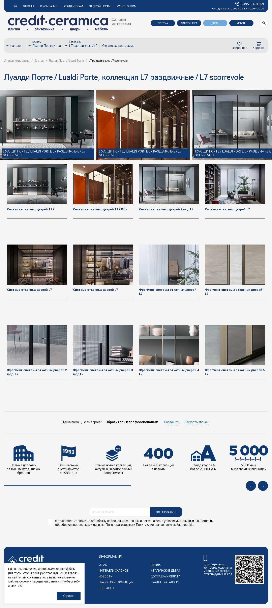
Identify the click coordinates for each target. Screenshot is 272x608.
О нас (103, 564)
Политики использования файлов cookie (164, 525)
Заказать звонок (196, 422)
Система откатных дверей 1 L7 (30, 209)
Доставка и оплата (165, 576)
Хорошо (68, 596)
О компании (48, 6)
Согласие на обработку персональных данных (105, 521)
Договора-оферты (119, 525)
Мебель (241, 23)
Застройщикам (100, 6)
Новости (106, 576)
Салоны (28, 6)
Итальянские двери (165, 570)
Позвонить (172, 422)
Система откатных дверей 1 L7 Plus (100, 209)
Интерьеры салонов (113, 570)
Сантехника (189, 23)
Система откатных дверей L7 (227, 209)
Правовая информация (116, 582)
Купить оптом (126, 6)
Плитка (163, 23)
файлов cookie (18, 581)
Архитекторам (73, 6)
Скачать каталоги (164, 582)
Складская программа (118, 46)
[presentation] (253, 152)
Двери (215, 23)
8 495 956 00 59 (252, 4)
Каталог (16, 46)
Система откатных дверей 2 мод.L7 (166, 209)
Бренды (156, 564)
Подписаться (166, 512)
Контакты (106, 588)
